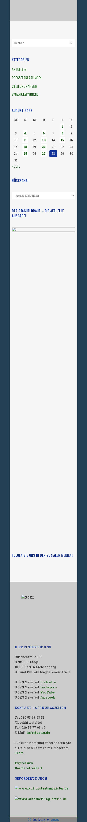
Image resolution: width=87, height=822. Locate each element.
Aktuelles (19, 69)
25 (25, 154)
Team (19, 753)
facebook (48, 697)
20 (44, 147)
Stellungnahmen (24, 86)
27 (44, 154)
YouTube (47, 692)
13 (44, 140)
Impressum (24, 763)
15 (62, 140)
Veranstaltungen (25, 94)
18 (25, 147)
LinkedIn (48, 682)
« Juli (16, 166)
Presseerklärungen (27, 77)
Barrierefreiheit (28, 768)
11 (25, 140)
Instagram (48, 687)
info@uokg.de (38, 733)
